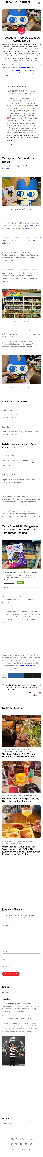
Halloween (25, 749)
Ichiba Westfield (19, 51)
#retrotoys (11, 135)
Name (6, 951)
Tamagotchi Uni (11, 60)
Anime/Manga (25, 44)
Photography (12, 842)
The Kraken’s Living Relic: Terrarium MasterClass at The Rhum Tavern (19, 755)
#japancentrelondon (26, 135)
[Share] (16, 675)
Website (6, 967)
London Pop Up (34, 53)
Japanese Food (23, 53)
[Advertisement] (21, 882)
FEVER (10, 1003)
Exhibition (16, 840)
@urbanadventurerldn (17, 86)
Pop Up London (16, 56)
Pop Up (35, 47)
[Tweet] (32, 675)
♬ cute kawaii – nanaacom (19, 145)
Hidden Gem (34, 795)
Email (6, 959)
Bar (3, 795)
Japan (4, 842)
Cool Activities (14, 749)
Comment (7, 925)
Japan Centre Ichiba (32, 51)
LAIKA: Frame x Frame (23, 666)
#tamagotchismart (27, 133)
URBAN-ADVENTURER (20, 1149)
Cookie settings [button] (9, 583)
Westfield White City (24, 60)
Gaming (12, 47)
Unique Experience (27, 751)
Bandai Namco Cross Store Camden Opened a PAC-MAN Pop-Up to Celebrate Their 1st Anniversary (23, 687)
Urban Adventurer (10, 44)
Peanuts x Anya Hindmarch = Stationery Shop (22, 694)
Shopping (14, 49)
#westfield (33, 138)
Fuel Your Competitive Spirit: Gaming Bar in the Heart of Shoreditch (20, 799)
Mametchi (6, 56)
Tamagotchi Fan (18, 58)
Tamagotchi (26, 56)
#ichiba (10, 138)
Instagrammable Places (24, 47)
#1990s (17, 138)
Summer (22, 49)
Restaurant (6, 49)
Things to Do (30, 49)
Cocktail (5, 749)
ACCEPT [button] (20, 583)
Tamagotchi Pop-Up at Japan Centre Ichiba (21, 39)
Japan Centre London (10, 53)
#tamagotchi (13, 133)
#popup (24, 138)
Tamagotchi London (32, 58)
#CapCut (11, 140)
